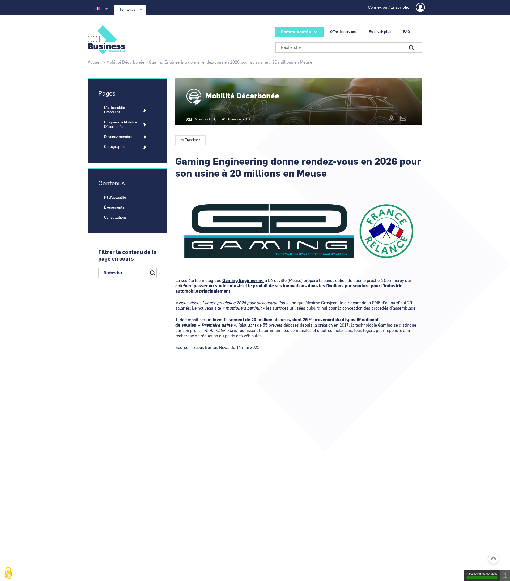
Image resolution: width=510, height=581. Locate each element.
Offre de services (343, 32)
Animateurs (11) (238, 119)
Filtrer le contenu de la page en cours (127, 256)
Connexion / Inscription (390, 7)
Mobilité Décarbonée (125, 62)
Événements (114, 207)
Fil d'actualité (115, 198)
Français (97, 8)
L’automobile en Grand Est (117, 110)
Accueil (95, 62)
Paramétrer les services (482, 573)
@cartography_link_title (391, 118)
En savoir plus (380, 32)
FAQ (406, 32)
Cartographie (114, 147)
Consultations (115, 217)
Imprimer (192, 140)
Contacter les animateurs (403, 118)
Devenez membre (118, 137)
